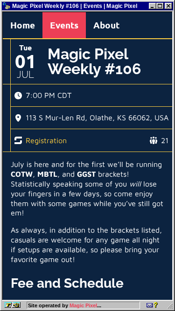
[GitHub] (152, 305)
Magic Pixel (83, 305)
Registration (46, 140)
